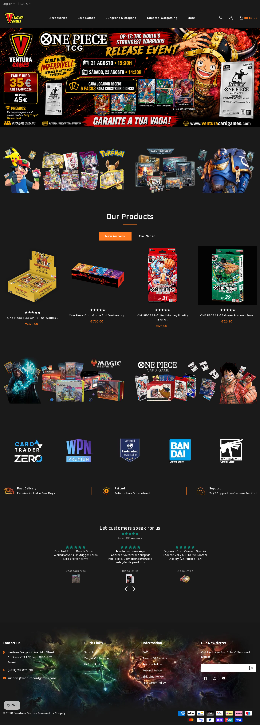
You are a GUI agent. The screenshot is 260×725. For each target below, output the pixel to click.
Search (89, 652)
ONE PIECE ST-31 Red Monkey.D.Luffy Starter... (162, 318)
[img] (130, 533)
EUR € (25, 3)
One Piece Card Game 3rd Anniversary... (97, 315)
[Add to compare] (57, 259)
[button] (222, 17)
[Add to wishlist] (57, 250)
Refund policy (94, 664)
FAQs (146, 652)
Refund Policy (152, 670)
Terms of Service (96, 658)
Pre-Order (147, 236)
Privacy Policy (152, 664)
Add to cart (57, 276)
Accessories (58, 18)
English (7, 3)
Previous (4, 82)
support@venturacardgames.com (32, 678)
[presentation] (4, 278)
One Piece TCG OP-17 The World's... (32, 318)
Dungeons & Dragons (121, 18)
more (191, 18)
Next (255, 82)
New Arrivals (115, 236)
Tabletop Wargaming (162, 18)
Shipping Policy (153, 676)
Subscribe (251, 668)
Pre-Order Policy (154, 683)
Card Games (86, 18)
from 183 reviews (130, 538)
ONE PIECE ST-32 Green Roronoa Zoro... (227, 315)
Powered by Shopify (51, 713)
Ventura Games (25, 713)
